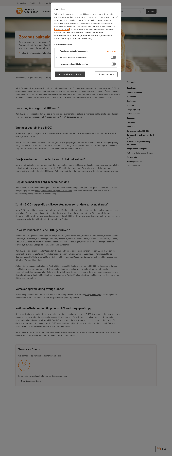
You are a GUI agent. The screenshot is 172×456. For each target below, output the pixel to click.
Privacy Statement (85, 29)
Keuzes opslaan (106, 74)
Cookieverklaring (62, 29)
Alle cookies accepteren (70, 74)
